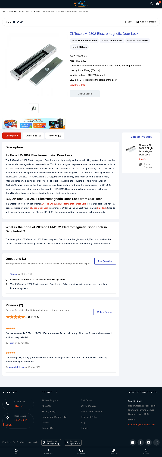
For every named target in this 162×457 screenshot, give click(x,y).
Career (45, 422)
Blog (83, 422)
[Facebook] (140, 442)
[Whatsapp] (133, 442)
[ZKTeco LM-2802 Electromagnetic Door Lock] (33, 65)
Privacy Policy (49, 411)
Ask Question (105, 261)
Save (128, 22)
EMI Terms (86, 400)
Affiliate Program (50, 400)
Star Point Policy (89, 417)
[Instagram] (156, 442)
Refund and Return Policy (54, 417)
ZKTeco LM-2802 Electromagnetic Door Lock (63, 203)
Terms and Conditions (92, 411)
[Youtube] (148, 442)
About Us (46, 406)
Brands (84, 428)
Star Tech (102, 208)
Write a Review (104, 312)
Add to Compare (146, 22)
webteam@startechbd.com (141, 424)
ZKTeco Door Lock (39, 208)
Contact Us (47, 428)
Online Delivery (88, 406)
